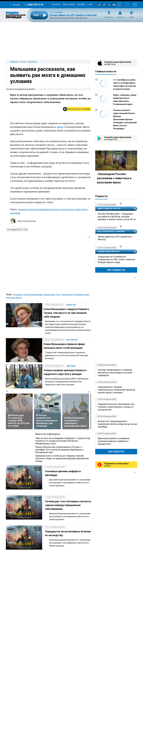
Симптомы (49, 294)
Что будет (59, 12)
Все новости (116, 451)
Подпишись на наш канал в (78, 109)
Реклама (81, 5)
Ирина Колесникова (27, 221)
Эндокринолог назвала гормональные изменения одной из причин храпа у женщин (116, 390)
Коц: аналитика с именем (111, 232)
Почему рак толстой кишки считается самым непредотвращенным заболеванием (68, 505)
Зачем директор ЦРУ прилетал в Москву (115, 238)
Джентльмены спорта (109, 209)
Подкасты (108, 17)
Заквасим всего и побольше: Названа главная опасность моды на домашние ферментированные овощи (62, 458)
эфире (60, 126)
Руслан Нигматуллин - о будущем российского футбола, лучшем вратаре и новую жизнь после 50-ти (117, 216)
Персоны (120, 17)
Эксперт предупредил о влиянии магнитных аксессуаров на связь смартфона (115, 373)
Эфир (131, 17)
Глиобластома (81, 294)
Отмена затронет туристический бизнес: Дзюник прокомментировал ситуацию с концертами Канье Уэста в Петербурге (125, 119)
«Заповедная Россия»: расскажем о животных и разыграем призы (114, 178)
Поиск (127, 4)
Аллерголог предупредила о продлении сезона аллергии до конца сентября (117, 424)
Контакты (56, 5)
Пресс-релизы (69, 5)
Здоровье (32, 62)
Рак (58, 294)
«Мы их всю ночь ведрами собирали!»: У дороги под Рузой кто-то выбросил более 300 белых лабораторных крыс (62, 441)
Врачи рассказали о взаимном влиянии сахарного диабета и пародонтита (113, 441)
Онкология (67, 294)
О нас (89, 5)
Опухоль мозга (14, 297)
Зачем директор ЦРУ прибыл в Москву (73, 15)
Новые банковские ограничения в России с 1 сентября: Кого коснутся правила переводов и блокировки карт (59, 450)
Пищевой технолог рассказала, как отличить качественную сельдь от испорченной (116, 407)
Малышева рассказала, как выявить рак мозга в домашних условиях (47, 75)
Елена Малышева (33, 294)
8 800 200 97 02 (35, 4)
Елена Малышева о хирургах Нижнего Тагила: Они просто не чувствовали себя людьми (66, 313)
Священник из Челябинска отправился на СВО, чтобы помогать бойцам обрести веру (116, 259)
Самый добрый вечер (108, 252)
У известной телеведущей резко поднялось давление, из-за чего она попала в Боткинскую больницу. (66, 355)
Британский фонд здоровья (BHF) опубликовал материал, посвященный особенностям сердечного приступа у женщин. (66, 382)
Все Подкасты (116, 270)
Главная (14, 62)
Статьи (22, 62)
